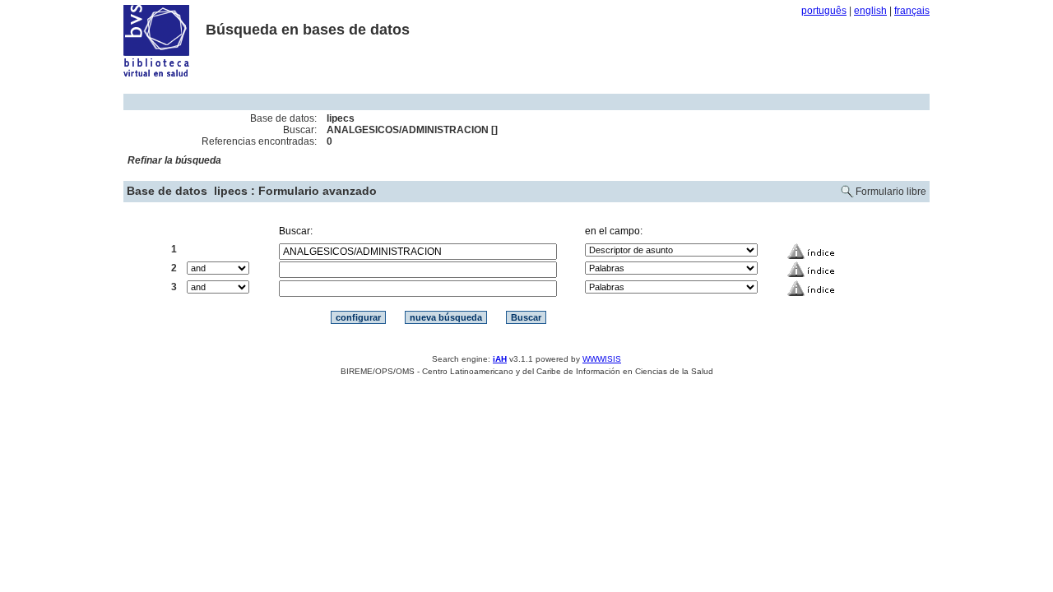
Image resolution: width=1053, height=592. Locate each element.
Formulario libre (891, 191)
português (824, 10)
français (912, 10)
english (870, 10)
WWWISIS (601, 358)
